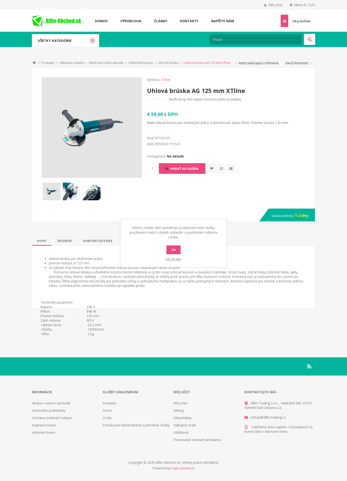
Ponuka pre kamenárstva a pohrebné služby (136, 425)
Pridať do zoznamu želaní (211, 168)
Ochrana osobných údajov (52, 417)
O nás (107, 417)
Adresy (179, 410)
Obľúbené (181, 432)
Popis (41, 241)
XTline (165, 79)
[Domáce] (34, 62)
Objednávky (182, 417)
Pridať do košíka (184, 168)
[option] (52, 191)
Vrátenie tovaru (43, 432)
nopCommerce (183, 468)
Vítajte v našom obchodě (51, 403)
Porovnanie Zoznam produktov (197, 439)
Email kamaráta (231, 168)
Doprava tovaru (44, 425)
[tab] (41, 241)
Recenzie (65, 241)
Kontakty (109, 403)
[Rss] (309, 366)
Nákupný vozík (185, 425)
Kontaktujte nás (97, 241)
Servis (107, 410)
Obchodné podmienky (48, 410)
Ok (173, 250)
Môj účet (275, 5)
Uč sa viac (173, 259)
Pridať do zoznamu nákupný (221, 168)
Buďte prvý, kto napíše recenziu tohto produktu (205, 99)
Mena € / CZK (304, 5)
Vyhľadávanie (309, 39)
